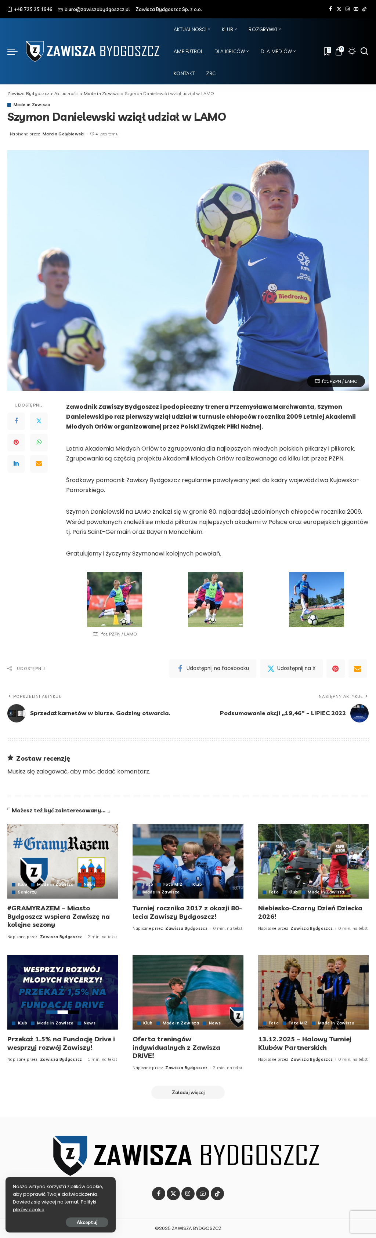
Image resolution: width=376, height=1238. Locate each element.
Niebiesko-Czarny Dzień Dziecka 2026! (310, 912)
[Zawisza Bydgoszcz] (94, 51)
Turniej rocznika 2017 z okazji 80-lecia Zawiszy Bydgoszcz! (187, 912)
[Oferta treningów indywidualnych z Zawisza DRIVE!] (188, 992)
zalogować (52, 771)
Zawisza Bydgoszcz (61, 936)
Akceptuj (87, 1222)
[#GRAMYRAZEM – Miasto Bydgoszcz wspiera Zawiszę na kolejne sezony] (62, 861)
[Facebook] (330, 9)
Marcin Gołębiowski (63, 133)
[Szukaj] (364, 51)
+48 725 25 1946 (33, 9)
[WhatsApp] (39, 442)
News (89, 884)
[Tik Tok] (364, 9)
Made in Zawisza (32, 105)
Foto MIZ (173, 884)
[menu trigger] (16, 51)
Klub (22, 884)
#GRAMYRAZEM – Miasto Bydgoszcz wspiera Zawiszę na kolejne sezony (58, 916)
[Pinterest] (16, 442)
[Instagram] (347, 9)
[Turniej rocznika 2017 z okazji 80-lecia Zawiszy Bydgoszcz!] (188, 861)
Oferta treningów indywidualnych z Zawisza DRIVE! (176, 1047)
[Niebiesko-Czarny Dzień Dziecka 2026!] (313, 861)
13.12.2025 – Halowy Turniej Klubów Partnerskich (304, 1043)
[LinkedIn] (16, 464)
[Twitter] (339, 9)
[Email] (39, 464)
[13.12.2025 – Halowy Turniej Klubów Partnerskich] (313, 992)
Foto (148, 884)
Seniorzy (27, 892)
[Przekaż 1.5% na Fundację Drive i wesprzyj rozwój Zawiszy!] (62, 992)
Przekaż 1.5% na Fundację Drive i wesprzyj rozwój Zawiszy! (61, 1043)
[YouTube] (356, 9)
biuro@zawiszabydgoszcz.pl (97, 9)
